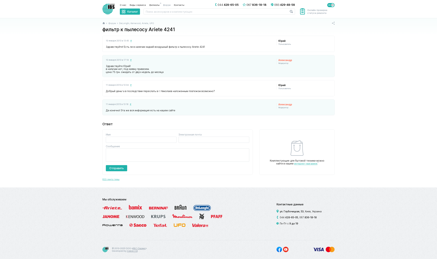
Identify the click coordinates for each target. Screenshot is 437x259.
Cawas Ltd (132, 251)
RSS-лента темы (110, 179)
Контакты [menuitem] (179, 5)
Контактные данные (290, 204)
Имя (108, 134)
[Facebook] (279, 249)
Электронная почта (190, 134)
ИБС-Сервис (139, 248)
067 (308, 217)
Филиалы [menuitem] (155, 4)
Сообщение (113, 146)
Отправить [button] (116, 168)
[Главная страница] (103, 23)
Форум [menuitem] (167, 5)
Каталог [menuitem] (132, 11)
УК (329, 5)
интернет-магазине (305, 163)
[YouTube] (285, 249)
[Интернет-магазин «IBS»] (108, 9)
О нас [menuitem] (123, 5)
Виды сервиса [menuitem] (138, 5)
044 (289, 217)
